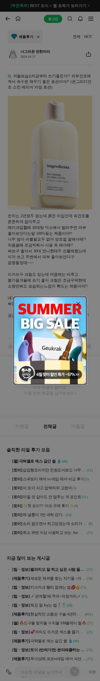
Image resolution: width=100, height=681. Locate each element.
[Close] (78, 303)
